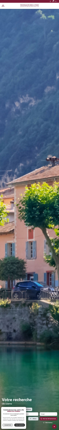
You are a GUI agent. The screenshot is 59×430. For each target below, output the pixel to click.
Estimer (28, 409)
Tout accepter (20, 425)
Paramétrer (7, 425)
